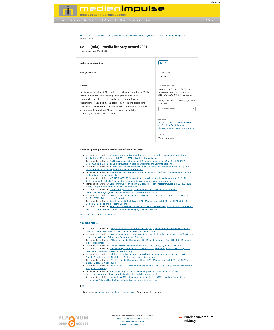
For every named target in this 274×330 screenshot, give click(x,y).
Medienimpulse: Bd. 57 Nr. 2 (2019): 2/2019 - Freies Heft (154, 245)
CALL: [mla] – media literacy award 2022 (129, 240)
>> (113, 214)
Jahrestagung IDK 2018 (121, 189)
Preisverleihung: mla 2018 (122, 271)
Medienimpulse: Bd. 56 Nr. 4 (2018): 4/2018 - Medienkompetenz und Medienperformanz (137, 168)
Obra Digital (129, 321)
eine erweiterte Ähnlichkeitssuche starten (116, 292)
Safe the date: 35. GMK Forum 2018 (127, 201)
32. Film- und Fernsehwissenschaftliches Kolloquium (135, 166)
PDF (164, 62)
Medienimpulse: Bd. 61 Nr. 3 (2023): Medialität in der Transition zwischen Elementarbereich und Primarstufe (138, 230)
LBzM (122, 321)
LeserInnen (89, 20)
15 (103, 214)
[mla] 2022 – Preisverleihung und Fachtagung (132, 254)
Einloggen (215, 2)
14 (100, 214)
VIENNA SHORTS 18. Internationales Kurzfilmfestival (135, 178)
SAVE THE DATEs (118, 245)
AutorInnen (105, 20)
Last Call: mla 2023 (119, 277)
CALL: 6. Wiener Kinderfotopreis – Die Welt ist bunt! (135, 195)
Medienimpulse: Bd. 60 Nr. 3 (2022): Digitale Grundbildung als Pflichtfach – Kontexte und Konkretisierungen (138, 255)
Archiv (91, 35)
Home (63, 20)
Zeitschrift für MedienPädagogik (132, 324)
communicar (120, 319)
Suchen (211, 20)
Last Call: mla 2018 (119, 265)
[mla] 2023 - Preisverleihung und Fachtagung (132, 228)
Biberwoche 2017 (118, 172)
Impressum (134, 20)
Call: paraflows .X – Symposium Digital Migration (133, 183)
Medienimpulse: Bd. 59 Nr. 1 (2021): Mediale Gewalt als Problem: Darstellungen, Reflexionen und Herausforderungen (137, 179)
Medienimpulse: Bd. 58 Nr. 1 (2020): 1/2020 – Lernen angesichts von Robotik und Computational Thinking (139, 235)
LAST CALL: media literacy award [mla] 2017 (131, 260)
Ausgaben (75, 20)
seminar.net (139, 321)
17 (109, 214)
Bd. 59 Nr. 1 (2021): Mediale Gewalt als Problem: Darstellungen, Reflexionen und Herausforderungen (140, 35)
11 (92, 214)
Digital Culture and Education (137, 319)
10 (89, 214)
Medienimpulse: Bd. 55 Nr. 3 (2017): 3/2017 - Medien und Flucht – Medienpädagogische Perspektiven (139, 208)
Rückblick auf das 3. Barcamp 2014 (127, 161)
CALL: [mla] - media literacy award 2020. (129, 234)
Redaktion (120, 20)
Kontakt (148, 20)
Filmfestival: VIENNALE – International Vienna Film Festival (138, 206)
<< (81, 214)
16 (106, 214)
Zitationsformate (167, 108)
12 (95, 214)
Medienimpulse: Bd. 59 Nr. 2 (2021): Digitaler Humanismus (128, 158)
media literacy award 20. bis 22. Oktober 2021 (132, 248)
